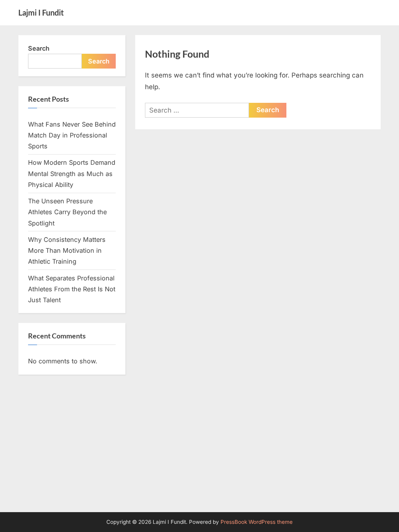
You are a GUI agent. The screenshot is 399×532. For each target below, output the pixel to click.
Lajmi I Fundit (41, 12)
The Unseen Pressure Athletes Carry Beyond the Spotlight (67, 212)
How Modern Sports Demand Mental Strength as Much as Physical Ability (71, 173)
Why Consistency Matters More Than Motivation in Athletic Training (67, 251)
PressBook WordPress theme (257, 522)
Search (38, 48)
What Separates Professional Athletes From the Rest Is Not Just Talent (71, 289)
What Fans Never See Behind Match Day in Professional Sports (72, 135)
